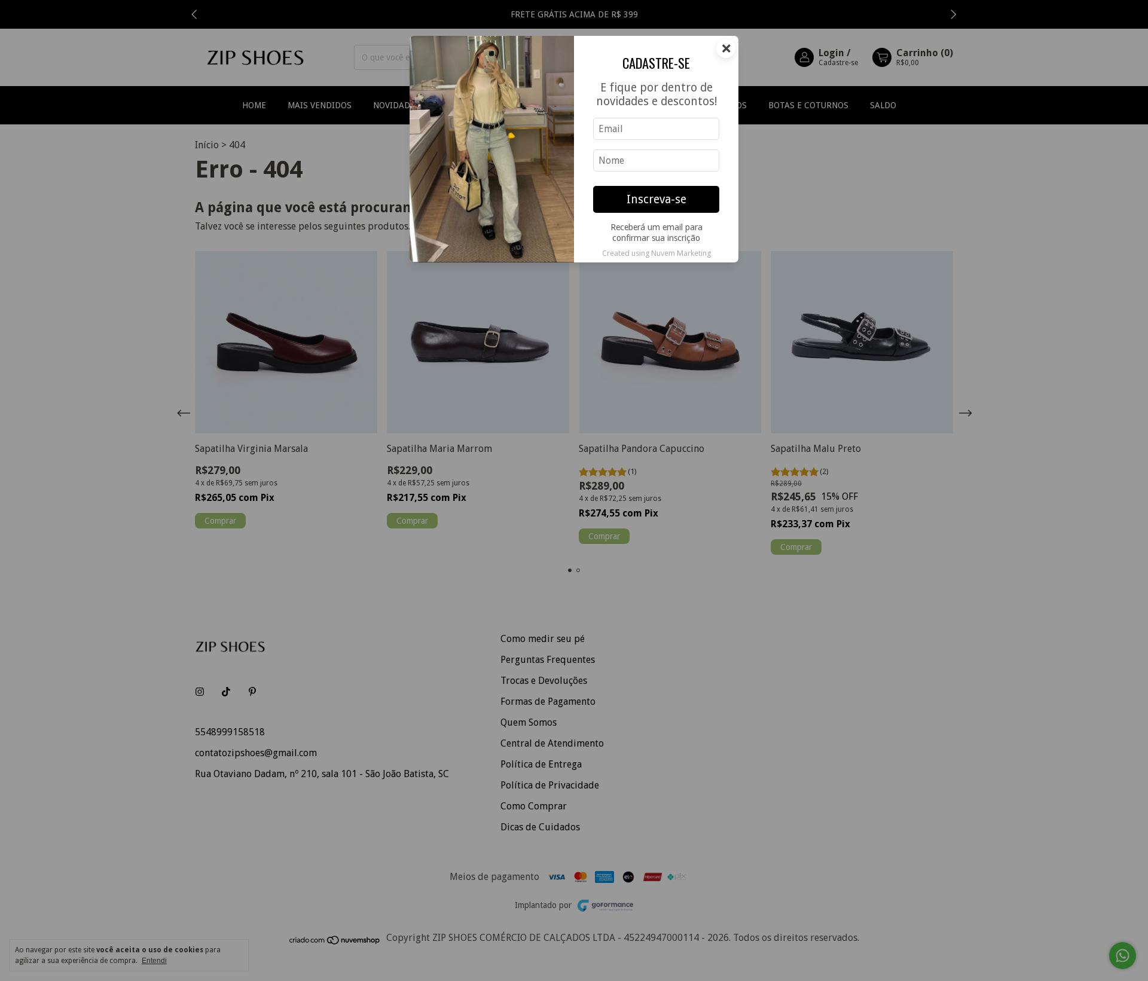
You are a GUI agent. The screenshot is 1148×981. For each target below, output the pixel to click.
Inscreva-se (656, 199)
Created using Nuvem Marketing (656, 253)
